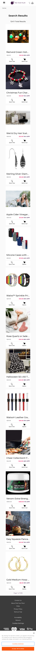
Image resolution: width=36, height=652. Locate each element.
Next (28, 595)
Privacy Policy (18, 609)
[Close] (34, 633)
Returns (18, 620)
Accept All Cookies (18, 648)
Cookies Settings (18, 623)
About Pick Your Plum (18, 603)
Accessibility (18, 617)
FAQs (18, 606)
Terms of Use (18, 612)
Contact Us (18, 600)
